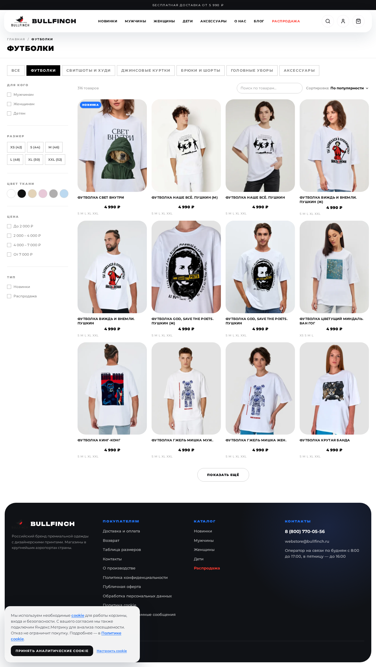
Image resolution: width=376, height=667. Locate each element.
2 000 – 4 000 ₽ (27, 235)
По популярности (347, 88)
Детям (20, 113)
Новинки (107, 21)
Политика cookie (119, 605)
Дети (188, 21)
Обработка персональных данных (137, 596)
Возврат (111, 540)
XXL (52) (55, 159)
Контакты (112, 559)
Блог (259, 21)
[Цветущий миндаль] (43, 194)
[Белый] (11, 194)
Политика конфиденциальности (135, 577)
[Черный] (22, 194)
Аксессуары (213, 21)
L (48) (15, 159)
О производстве (119, 568)
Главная (16, 39)
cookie (77, 615)
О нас (240, 21)
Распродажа (286, 21)
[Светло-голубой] (64, 194)
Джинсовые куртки (145, 70)
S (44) (35, 147)
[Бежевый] (32, 194)
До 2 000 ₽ (23, 226)
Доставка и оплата (121, 531)
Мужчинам (24, 94)
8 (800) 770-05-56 (305, 531)
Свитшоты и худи (88, 70)
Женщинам (24, 104)
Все (15, 70)
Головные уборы (252, 70)
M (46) (53, 147)
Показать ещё (223, 475)
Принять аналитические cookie (52, 651)
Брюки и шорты (200, 70)
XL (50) (34, 159)
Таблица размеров (122, 549)
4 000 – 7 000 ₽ (27, 245)
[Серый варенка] (53, 194)
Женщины (164, 21)
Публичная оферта (122, 586)
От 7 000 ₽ (23, 254)
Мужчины (135, 21)
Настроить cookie (112, 651)
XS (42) (16, 147)
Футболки (43, 70)
